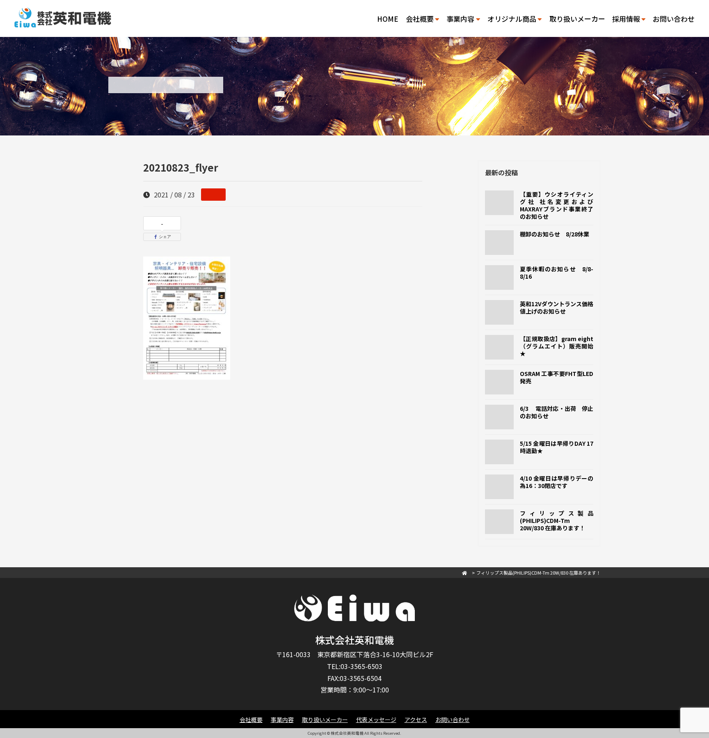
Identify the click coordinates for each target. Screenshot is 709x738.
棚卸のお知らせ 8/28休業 (554, 234)
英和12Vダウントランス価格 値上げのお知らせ (559, 307)
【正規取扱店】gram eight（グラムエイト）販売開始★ (556, 346)
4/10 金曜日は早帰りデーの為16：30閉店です (556, 482)
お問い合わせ (674, 19)
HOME (387, 19)
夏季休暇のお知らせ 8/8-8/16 (556, 272)
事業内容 (282, 719)
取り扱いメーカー (577, 19)
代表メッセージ (376, 719)
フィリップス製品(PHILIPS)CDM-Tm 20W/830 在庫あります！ (556, 520)
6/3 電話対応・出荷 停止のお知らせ (556, 412)
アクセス (416, 719)
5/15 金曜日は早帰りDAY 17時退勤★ (556, 447)
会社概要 (251, 719)
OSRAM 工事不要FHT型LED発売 (556, 377)
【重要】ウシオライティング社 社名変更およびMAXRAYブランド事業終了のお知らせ (556, 205)
